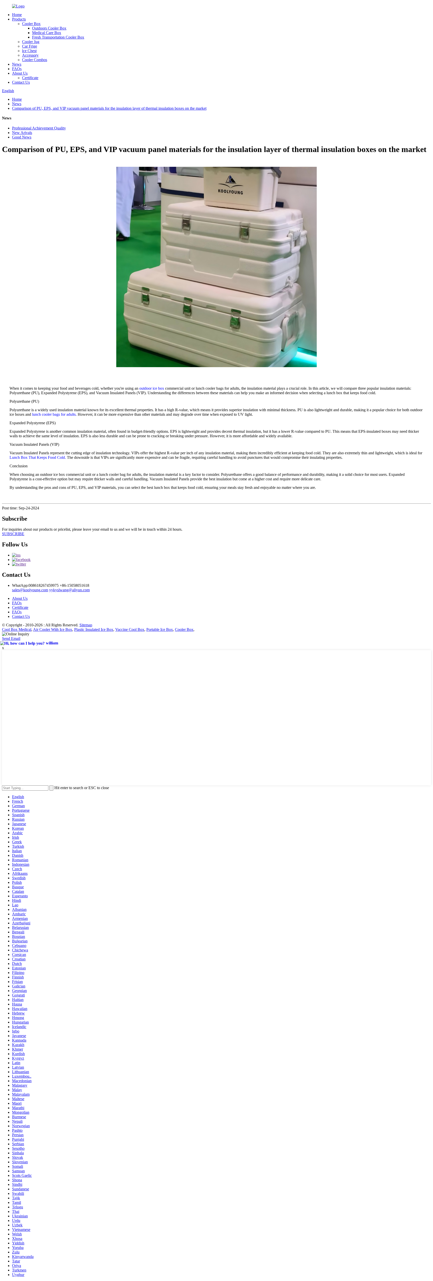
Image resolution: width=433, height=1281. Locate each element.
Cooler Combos (34, 60)
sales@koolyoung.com (30, 590)
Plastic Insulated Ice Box (93, 629)
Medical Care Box (46, 33)
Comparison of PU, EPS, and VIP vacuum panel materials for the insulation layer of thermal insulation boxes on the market (109, 108)
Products (19, 19)
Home (17, 15)
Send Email (11, 638)
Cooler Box (31, 24)
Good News (21, 137)
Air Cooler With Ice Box (52, 629)
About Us (20, 73)
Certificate (30, 78)
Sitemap (85, 625)
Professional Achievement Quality (39, 128)
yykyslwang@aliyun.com (69, 590)
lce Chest (29, 51)
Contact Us (21, 82)
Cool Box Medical (16, 629)
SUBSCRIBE (13, 534)
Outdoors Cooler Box (49, 28)
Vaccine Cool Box (129, 629)
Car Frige (29, 46)
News (16, 64)
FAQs (17, 69)
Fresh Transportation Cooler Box (58, 37)
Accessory (30, 55)
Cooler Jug (30, 42)
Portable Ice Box (159, 629)
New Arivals (22, 132)
